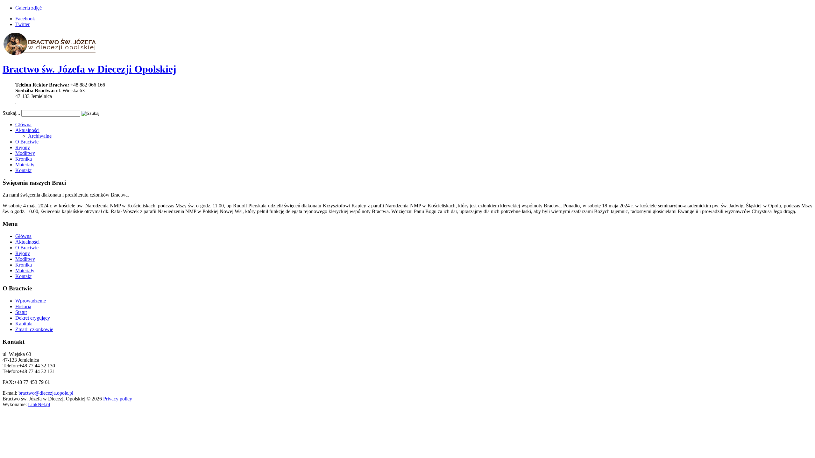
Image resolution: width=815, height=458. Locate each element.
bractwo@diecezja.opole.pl (45, 393)
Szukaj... (11, 113)
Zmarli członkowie (34, 329)
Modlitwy (25, 153)
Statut (21, 312)
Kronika (23, 159)
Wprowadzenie (30, 300)
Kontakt (23, 170)
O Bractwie (27, 141)
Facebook (25, 18)
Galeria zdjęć (28, 7)
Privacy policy (117, 398)
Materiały (24, 164)
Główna (23, 124)
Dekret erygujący (32, 318)
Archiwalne (40, 136)
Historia (23, 306)
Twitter (22, 24)
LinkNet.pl (39, 404)
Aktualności (27, 130)
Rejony (22, 147)
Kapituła (23, 323)
